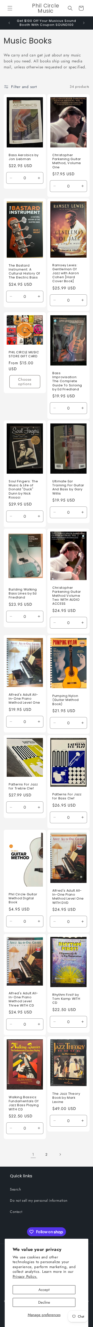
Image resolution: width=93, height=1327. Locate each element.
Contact (16, 1211)
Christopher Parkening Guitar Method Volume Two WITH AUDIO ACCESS (66, 596)
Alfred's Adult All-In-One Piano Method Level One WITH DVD (68, 897)
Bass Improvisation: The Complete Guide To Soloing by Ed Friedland (67, 381)
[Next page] (60, 1154)
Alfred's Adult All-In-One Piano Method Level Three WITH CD (23, 999)
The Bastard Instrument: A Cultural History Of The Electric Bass (24, 272)
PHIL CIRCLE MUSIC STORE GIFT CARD (24, 354)
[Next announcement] (83, 22)
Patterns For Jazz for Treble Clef (23, 786)
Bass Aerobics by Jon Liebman (24, 157)
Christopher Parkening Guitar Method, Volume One (66, 161)
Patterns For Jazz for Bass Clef (67, 797)
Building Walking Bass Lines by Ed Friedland (23, 593)
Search (15, 1189)
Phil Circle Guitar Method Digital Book (23, 898)
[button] (9, 8)
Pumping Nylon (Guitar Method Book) (65, 700)
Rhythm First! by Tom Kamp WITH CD (66, 999)
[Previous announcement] (9, 22)
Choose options (24, 382)
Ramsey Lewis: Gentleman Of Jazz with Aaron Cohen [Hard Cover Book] (65, 273)
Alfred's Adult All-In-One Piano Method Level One (24, 699)
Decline (44, 1302)
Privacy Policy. (25, 1276)
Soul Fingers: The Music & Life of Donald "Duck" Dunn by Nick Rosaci (23, 489)
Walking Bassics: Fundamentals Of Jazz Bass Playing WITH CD (24, 1103)
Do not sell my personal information (38, 1200)
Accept (44, 1289)
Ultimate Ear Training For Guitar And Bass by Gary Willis (68, 487)
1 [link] (33, 1154)
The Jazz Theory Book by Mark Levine (66, 1098)
